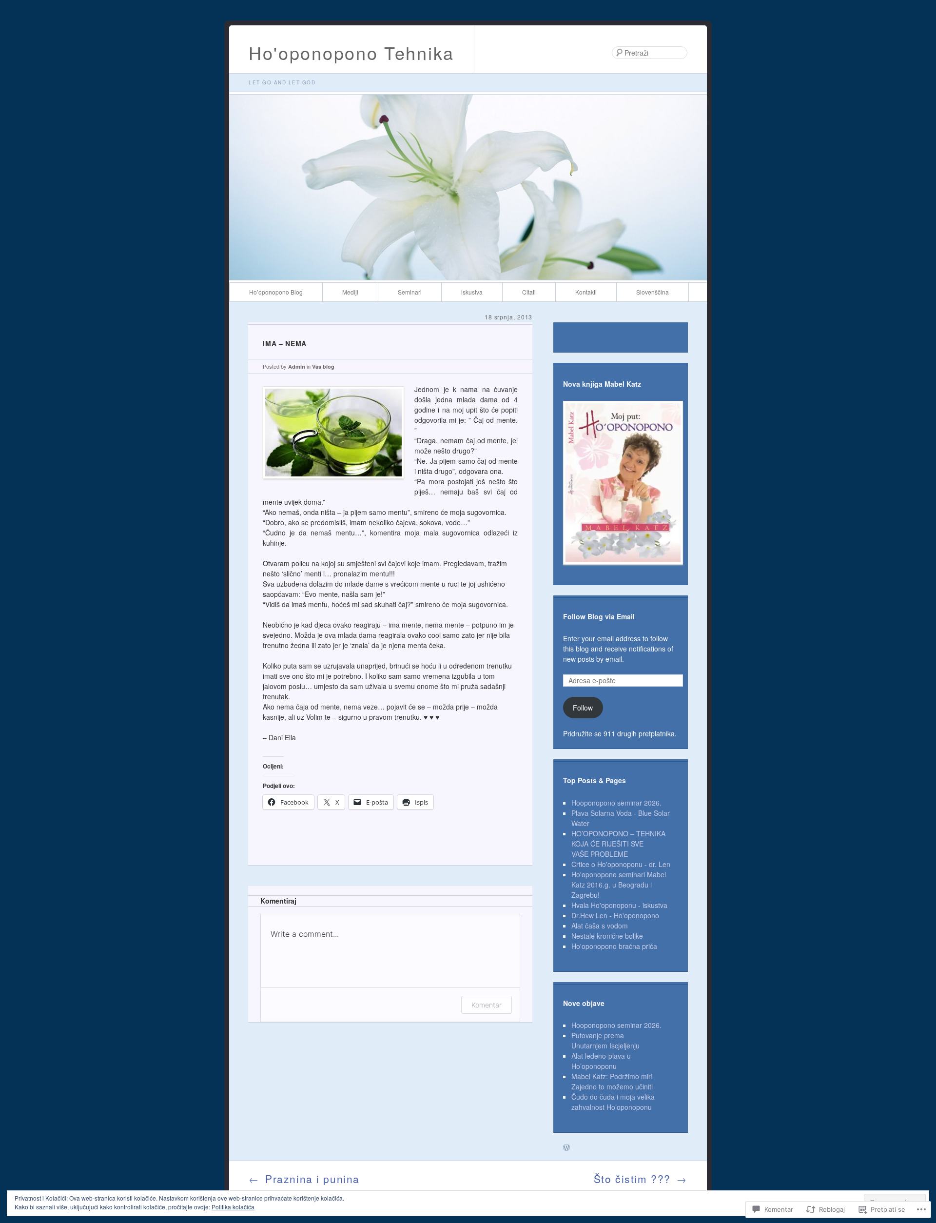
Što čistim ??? (640, 1178)
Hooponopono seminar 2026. (616, 803)
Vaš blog (323, 366)
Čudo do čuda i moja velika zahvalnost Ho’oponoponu (613, 1102)
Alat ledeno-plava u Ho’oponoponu (601, 1061)
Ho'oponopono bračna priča (614, 946)
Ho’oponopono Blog (276, 292)
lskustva (472, 292)
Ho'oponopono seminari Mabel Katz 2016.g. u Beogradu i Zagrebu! (618, 884)
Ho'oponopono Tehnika (351, 52)
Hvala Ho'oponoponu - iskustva (619, 905)
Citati (529, 292)
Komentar (486, 1005)
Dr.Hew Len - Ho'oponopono (615, 915)
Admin (296, 366)
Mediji (350, 292)
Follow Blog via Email (599, 616)
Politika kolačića (233, 1207)
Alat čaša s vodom (599, 925)
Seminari (410, 292)
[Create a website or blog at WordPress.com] (566, 1148)
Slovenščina (652, 292)
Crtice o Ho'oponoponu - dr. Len (620, 864)
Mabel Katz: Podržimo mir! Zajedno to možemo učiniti (612, 1081)
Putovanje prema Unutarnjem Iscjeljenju (605, 1040)
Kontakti (586, 292)
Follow (583, 707)
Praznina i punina (304, 1178)
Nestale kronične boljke (607, 936)
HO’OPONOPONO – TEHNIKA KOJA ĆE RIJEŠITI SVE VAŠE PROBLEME (618, 843)
